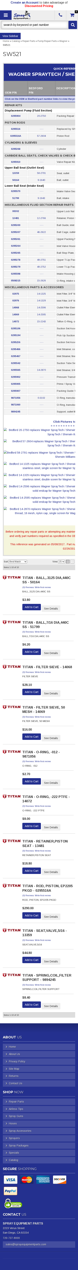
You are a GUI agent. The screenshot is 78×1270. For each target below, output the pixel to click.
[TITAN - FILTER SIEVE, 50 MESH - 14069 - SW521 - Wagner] (12, 708)
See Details (51, 608)
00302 (15, 211)
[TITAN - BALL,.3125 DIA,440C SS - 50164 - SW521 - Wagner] (12, 578)
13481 (15, 218)
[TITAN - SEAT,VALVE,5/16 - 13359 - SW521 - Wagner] (12, 931)
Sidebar (13, 36)
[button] (39, 25)
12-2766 (41, 218)
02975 (15, 294)
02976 (15, 300)
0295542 (15, 363)
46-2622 (41, 232)
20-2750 (41, 116)
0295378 (15, 260)
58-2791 (41, 173)
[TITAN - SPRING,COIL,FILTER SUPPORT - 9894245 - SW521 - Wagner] (12, 976)
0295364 (15, 246)
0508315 (15, 280)
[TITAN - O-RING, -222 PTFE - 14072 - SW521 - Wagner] (12, 797)
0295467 (15, 356)
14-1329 (41, 300)
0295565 (15, 370)
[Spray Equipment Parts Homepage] (33, 15)
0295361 (15, 239)
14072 (15, 321)
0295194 (15, 335)
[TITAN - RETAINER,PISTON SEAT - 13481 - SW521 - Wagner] (12, 842)
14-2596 (41, 307)
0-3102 (41, 398)
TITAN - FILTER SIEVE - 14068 (47, 667)
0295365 (15, 253)
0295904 (15, 116)
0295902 (15, 377)
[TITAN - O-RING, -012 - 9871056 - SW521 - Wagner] (12, 753)
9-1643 (41, 198)
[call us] (60, 15)
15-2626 (41, 280)
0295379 (15, 267)
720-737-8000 (11, 1237)
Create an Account (25, 2)
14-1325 (41, 294)
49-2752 (41, 267)
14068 (15, 307)
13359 (15, 173)
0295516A (15, 136)
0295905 (15, 384)
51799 (15, 198)
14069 (15, 314)
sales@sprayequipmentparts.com (26, 1244)
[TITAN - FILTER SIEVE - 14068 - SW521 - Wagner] (12, 668)
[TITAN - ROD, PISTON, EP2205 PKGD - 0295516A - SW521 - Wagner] (12, 886)
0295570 (15, 191)
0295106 (15, 328)
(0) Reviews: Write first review (36, 587)
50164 (15, 180)
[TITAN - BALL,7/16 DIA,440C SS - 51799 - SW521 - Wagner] (12, 623)
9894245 (15, 411)
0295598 (15, 274)
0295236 (15, 342)
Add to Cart (31, 607)
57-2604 (41, 136)
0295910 (15, 162)
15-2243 (41, 321)
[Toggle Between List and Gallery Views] (70, 562)
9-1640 (41, 180)
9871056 (15, 398)
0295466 (15, 349)
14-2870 (41, 370)
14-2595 (41, 314)
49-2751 (41, 260)
